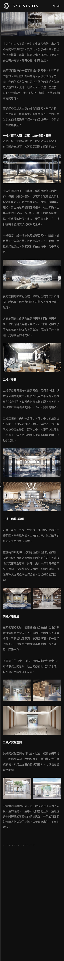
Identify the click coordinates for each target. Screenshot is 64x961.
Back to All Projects (19, 845)
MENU (56, 5)
